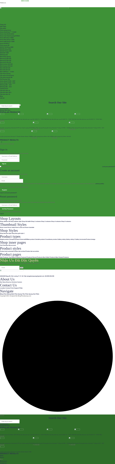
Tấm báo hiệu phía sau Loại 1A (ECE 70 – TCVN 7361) (88, 119)
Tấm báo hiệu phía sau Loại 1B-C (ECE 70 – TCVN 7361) (32, 119)
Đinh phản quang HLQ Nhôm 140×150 (61, 136)
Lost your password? (108, 166)
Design (2, 425)
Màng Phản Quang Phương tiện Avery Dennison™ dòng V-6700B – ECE (51, 127)
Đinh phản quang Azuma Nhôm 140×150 (41, 136)
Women (2, 110)
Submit (21, 267)
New (9, 110)
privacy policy (100, 183)
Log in (2, 192)
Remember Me (5, 166)
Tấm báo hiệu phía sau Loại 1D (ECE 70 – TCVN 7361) (60, 119)
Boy (8, 425)
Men (6, 110)
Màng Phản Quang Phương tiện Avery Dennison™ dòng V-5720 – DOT (86, 127)
